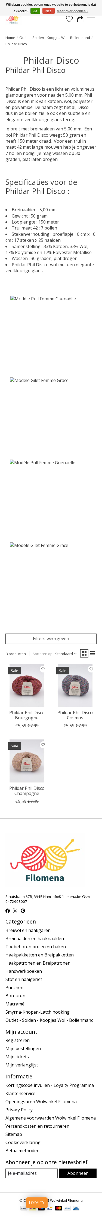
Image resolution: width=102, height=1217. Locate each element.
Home (10, 37)
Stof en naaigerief (23, 979)
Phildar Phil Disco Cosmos (75, 715)
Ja (35, 11)
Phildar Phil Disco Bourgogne (27, 715)
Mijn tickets (17, 1057)
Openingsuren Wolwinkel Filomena (41, 1102)
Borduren (15, 996)
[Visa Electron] (76, 1209)
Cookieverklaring (23, 1142)
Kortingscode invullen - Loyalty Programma (49, 1085)
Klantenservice (20, 1093)
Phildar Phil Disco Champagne (27, 790)
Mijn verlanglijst (21, 1065)
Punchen (14, 987)
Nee (48, 11)
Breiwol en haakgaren (28, 930)
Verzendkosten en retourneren (37, 1126)
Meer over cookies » (72, 11)
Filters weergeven (51, 638)
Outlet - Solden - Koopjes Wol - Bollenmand (54, 37)
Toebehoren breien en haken (35, 947)
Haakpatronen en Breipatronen (37, 963)
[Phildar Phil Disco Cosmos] (75, 685)
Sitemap (13, 1134)
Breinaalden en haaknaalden (34, 938)
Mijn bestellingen (23, 1048)
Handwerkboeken (23, 971)
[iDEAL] (32, 1209)
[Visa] (67, 1209)
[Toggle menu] (91, 19)
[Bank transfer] (23, 1209)
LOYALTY (37, 1203)
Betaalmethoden (22, 1151)
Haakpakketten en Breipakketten (39, 955)
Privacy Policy (19, 1110)
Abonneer (77, 1173)
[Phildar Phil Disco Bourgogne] (26, 685)
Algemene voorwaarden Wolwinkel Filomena (50, 1118)
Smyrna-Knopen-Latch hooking (37, 1012)
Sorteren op (42, 653)
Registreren (17, 1040)
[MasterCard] (58, 1209)
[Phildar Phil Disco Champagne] (26, 760)
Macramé (14, 1004)
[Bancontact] (50, 1209)
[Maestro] (41, 1209)
